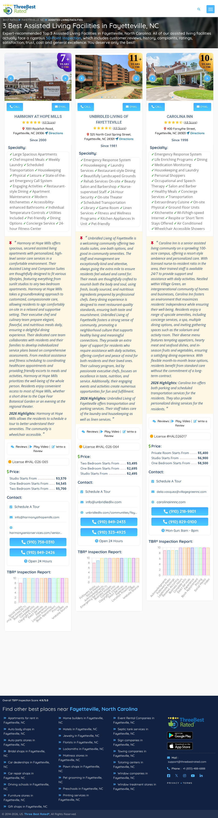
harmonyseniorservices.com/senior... (36, 533)
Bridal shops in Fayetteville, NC (24, 753)
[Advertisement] (109, 665)
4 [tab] (41, 97)
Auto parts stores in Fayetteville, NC (19, 742)
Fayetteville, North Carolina (104, 709)
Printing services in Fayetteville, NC (74, 797)
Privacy (173, 783)
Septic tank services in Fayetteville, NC (130, 731)
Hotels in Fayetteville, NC (79, 729)
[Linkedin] (201, 775)
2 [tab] (34, 97)
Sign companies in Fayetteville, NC (128, 742)
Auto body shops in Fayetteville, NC (19, 731)
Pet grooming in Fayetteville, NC (80, 780)
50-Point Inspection (63, 38)
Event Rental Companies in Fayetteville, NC (133, 720)
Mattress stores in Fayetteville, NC (73, 758)
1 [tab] (31, 97)
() (49, 122)
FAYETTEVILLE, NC (33, 19)
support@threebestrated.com (187, 761)
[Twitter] (176, 775)
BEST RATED (10, 19)
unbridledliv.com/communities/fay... (111, 512)
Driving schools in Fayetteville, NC (26, 786)
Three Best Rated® (36, 814)
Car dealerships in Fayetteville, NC (27, 764)
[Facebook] (168, 775)
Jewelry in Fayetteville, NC (80, 736)
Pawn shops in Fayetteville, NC (79, 769)
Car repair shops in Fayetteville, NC (19, 775)
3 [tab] (37, 97)
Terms (187, 783)
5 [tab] (44, 97)
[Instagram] (184, 775)
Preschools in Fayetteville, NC (82, 789)
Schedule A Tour (27, 506)
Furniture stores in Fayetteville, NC (18, 798)
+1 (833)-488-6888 (194, 768)
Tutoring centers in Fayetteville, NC (128, 764)
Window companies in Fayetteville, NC (130, 775)
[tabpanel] (38, 80)
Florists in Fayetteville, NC (80, 742)
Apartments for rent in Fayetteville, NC (21, 720)
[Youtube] (193, 775)
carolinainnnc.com (171, 502)
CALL (16, 106)
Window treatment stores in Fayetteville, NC (134, 786)
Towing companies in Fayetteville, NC (129, 753)
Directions (55, 133)
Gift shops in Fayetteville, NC (27, 806)
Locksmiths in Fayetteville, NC (83, 749)
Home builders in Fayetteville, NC (81, 720)
